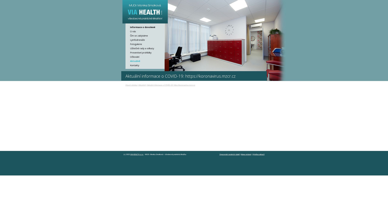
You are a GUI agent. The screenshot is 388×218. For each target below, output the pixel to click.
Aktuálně (142, 85)
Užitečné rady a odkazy (142, 48)
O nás (133, 31)
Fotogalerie (136, 44)
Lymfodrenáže (137, 39)
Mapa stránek (246, 154)
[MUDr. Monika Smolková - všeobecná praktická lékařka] (145, 11)
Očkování (134, 56)
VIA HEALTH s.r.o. (137, 154)
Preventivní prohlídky (140, 52)
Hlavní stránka (131, 85)
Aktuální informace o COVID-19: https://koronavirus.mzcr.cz (171, 85)
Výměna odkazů (258, 154)
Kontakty (134, 65)
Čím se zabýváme (139, 35)
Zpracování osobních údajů (229, 154)
